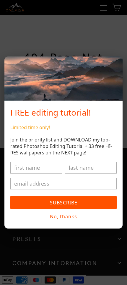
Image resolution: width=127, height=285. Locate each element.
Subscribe (63, 202)
